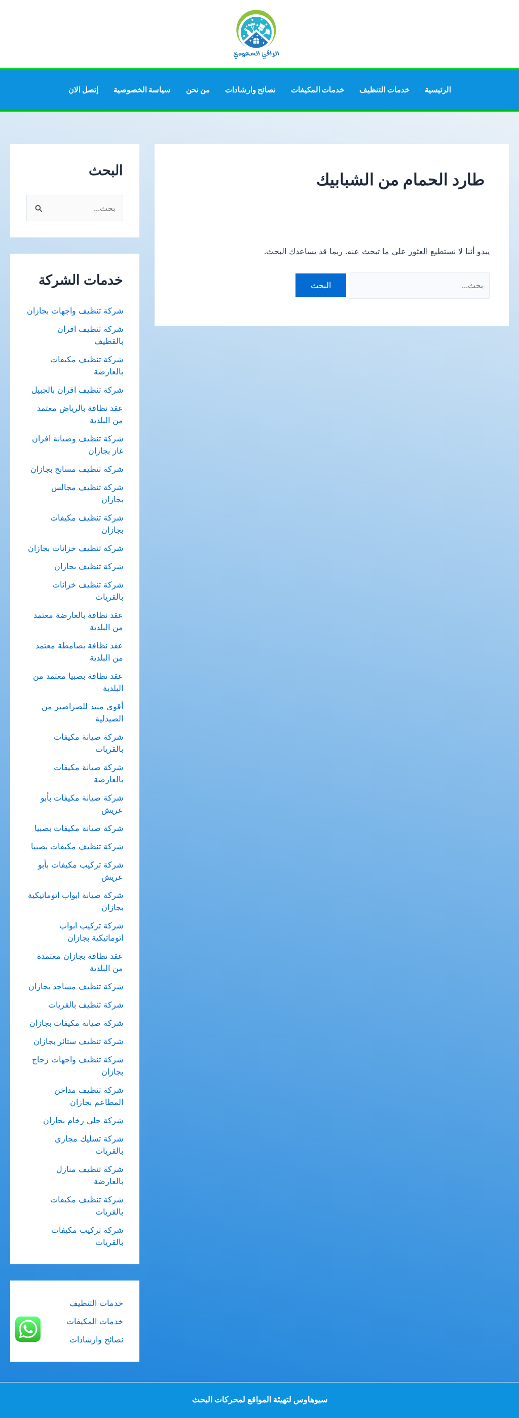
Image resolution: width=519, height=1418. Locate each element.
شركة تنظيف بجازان (88, 566)
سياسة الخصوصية (142, 89)
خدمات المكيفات (317, 89)
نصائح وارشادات (250, 89)
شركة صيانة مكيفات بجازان (76, 1023)
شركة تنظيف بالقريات (85, 1004)
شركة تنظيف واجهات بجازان (75, 310)
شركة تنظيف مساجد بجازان (75, 986)
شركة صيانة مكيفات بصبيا (78, 828)
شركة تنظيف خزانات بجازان (75, 548)
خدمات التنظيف (384, 89)
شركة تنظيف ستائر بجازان (78, 1041)
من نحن (198, 89)
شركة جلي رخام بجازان (83, 1120)
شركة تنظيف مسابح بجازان (76, 469)
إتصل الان (83, 89)
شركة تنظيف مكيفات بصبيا (77, 846)
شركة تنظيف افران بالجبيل (77, 390)
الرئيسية (438, 89)
